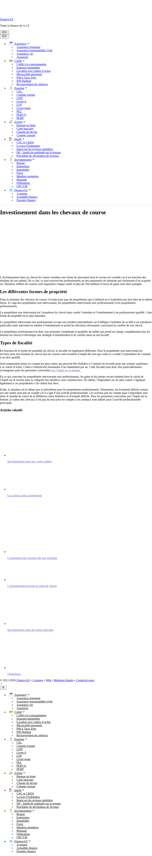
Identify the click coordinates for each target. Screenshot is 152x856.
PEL (19, 111)
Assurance (20, 43)
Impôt (17, 139)
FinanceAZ (6, 19)
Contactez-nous (85, 680)
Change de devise (26, 132)
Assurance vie (24, 53)
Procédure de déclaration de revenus (37, 155)
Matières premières (27, 176)
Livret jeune (23, 108)
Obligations (23, 183)
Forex (19, 173)
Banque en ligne (26, 125)
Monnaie (21, 179)
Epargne (19, 88)
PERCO (21, 114)
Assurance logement (28, 47)
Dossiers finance (26, 200)
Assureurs (22, 57)
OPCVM (21, 186)
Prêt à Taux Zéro (26, 77)
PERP (20, 118)
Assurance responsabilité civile (34, 50)
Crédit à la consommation (31, 64)
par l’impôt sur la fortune (65, 370)
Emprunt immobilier (28, 67)
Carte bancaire (24, 128)
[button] (1, 684)
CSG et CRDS (25, 142)
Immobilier (22, 169)
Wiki (48, 680)
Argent (18, 122)
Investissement (23, 159)
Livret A (21, 101)
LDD (19, 98)
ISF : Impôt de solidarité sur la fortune (38, 152)
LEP (19, 104)
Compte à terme (25, 94)
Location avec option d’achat (33, 70)
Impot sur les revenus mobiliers (34, 149)
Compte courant (25, 135)
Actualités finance (26, 196)
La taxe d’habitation (28, 145)
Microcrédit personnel (29, 74)
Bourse (20, 163)
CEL (19, 91)
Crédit (18, 61)
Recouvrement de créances (32, 84)
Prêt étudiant (23, 80)
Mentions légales (63, 680)
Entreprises (22, 166)
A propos (21, 193)
